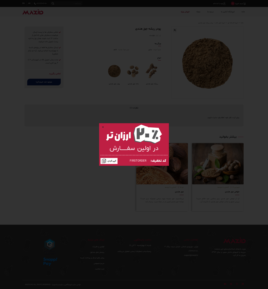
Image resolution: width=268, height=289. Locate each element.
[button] (103, 127)
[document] (134, 144)
